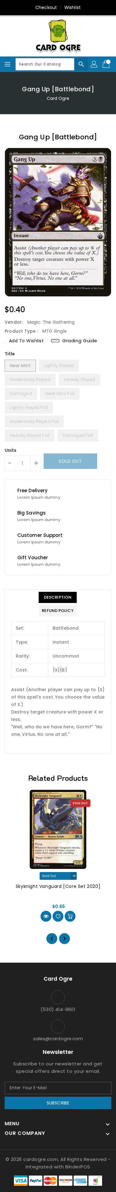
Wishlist (72, 7)
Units (11, 450)
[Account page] (94, 64)
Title (10, 354)
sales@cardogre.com (58, 1038)
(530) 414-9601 (58, 1009)
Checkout (46, 7)
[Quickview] (46, 916)
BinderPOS (77, 1166)
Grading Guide (79, 341)
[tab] (57, 597)
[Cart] (107, 64)
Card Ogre (58, 98)
